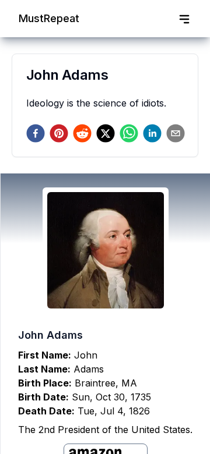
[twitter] (105, 133)
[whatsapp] (129, 133)
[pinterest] (59, 133)
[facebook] (35, 133)
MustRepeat (49, 18)
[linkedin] (152, 133)
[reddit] (82, 133)
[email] (175, 133)
